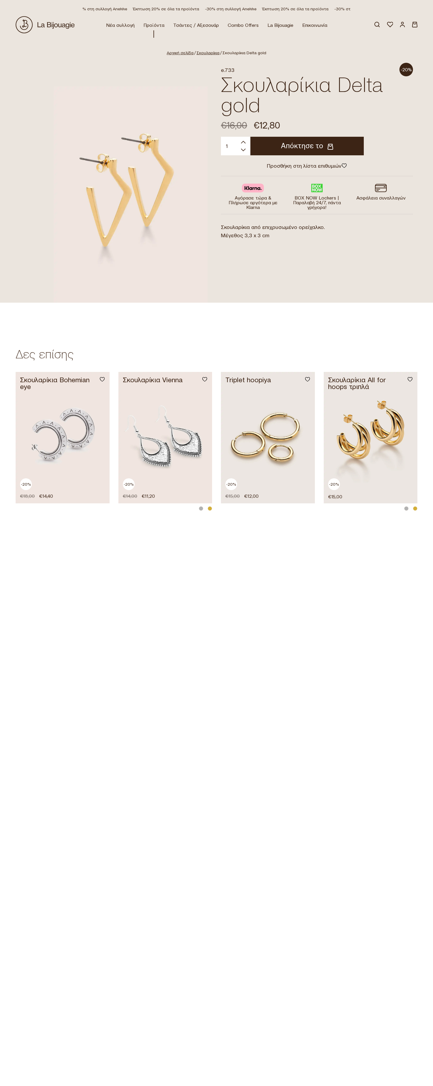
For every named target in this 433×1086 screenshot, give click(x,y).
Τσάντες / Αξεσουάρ (196, 25)
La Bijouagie (280, 25)
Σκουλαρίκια (207, 52)
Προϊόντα (153, 25)
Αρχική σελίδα (180, 52)
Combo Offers (243, 25)
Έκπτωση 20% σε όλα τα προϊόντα (160, 8)
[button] (98, 491)
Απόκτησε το (302, 145)
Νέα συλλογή (120, 25)
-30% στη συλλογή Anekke (95, 8)
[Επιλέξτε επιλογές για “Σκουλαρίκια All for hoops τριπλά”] (406, 491)
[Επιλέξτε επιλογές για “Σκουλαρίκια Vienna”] (201, 491)
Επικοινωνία (314, 25)
